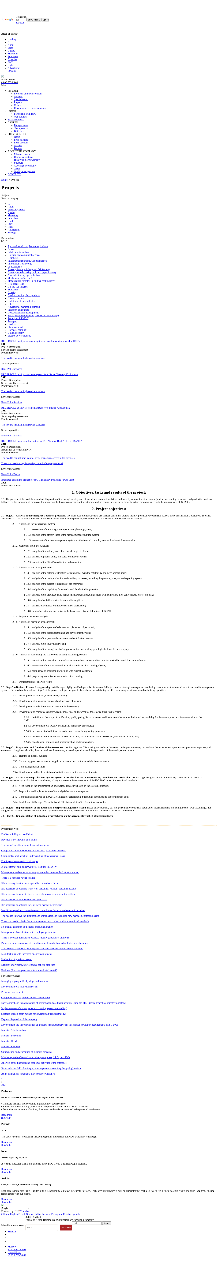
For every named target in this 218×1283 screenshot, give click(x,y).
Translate (25, 1211)
